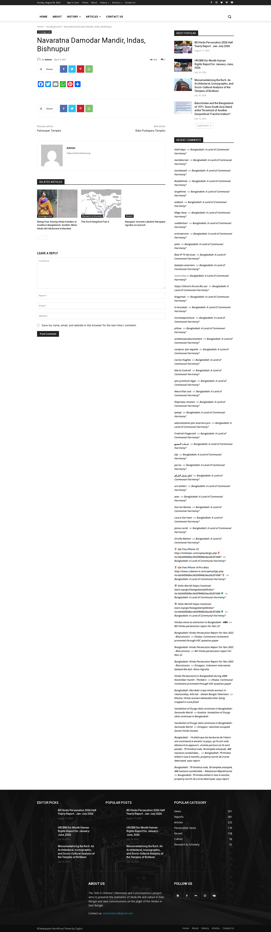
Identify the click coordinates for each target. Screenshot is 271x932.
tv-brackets (180, 307)
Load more (203, 125)
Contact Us (228, 928)
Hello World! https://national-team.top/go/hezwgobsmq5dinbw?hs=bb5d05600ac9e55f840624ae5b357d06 (197, 589)
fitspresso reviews (184, 402)
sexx (176, 496)
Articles (216, 928)
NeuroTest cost (182, 391)
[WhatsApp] (89, 69)
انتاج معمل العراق (183, 475)
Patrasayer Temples (49, 130)
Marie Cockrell (182, 370)
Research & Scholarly (92, 216)
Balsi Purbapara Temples (150, 130)
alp (176, 454)
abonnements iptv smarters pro (192, 423)
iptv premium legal (185, 381)
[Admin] (39, 59)
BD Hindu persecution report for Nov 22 (197, 626)
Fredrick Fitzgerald (185, 433)
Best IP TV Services (184, 254)
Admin (48, 59)
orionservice (181, 233)
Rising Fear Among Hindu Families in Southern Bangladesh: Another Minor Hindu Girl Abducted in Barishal (57, 225)
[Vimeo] (227, 3)
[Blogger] (177, 895)
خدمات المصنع (181, 444)
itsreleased (180, 170)
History (205, 928)
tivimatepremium (184, 317)
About (195, 928)
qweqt (177, 412)
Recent (129, 216)
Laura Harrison (183, 517)
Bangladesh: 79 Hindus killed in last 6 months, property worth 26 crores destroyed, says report (202, 756)
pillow (177, 328)
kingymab (179, 296)
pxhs (177, 244)
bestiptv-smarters (184, 265)
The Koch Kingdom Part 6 (95, 221)
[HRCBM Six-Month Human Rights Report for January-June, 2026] (183, 65)
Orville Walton (182, 538)
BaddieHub (180, 181)
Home (40, 26)
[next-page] (45, 237)
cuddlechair (181, 223)
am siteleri (180, 486)
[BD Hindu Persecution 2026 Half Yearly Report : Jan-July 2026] (183, 47)
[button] (229, 16)
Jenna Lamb (181, 528)
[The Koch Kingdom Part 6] (101, 203)
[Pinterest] (80, 69)
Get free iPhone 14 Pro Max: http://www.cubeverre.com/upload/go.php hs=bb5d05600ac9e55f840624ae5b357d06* (198, 571)
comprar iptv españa (186, 349)
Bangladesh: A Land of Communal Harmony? (199, 560)
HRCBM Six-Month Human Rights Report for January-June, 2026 (213, 64)
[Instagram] (216, 3)
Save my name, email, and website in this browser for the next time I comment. (89, 325)
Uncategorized (53, 26)
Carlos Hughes (182, 359)
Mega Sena (180, 212)
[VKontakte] (214, 895)
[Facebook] (211, 3)
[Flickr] (195, 895)
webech (178, 202)
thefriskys (179, 149)
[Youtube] (232, 3)
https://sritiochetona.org (78, 153)
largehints (180, 191)
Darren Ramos (182, 507)
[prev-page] (39, 237)
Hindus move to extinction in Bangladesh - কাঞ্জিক (200, 622)
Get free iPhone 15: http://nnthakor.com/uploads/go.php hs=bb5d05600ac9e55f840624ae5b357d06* (197, 553)
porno (177, 465)
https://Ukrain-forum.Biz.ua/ (190, 286)
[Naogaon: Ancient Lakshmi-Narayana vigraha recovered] (145, 203)
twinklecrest (181, 160)
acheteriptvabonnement (188, 338)
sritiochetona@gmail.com (118, 913)
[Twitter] (222, 3)
